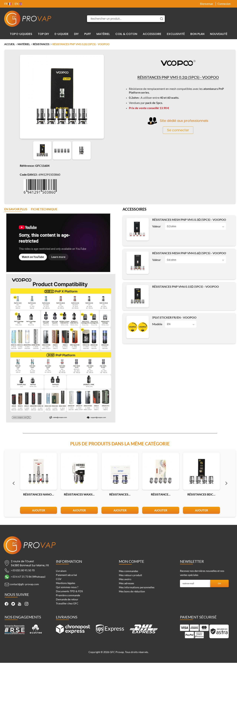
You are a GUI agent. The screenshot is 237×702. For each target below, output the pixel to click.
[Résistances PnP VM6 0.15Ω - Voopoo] (137, 296)
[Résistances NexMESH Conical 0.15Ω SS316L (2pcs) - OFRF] (119, 471)
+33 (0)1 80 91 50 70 (23, 570)
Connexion (224, 3)
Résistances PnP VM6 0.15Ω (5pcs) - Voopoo (185, 286)
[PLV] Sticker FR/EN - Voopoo (174, 317)
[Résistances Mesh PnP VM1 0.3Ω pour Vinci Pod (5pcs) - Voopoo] (137, 229)
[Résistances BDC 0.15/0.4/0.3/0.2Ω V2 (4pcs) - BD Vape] (201, 471)
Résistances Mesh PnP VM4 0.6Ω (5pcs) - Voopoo (189, 253)
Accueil (9, 44)
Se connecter (178, 130)
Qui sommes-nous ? (67, 587)
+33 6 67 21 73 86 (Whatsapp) (28, 576)
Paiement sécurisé (66, 574)
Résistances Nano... (38, 494)
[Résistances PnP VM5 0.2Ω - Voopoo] (42, 150)
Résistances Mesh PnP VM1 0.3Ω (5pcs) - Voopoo (189, 219)
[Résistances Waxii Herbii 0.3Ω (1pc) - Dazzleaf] (79, 471)
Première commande (68, 595)
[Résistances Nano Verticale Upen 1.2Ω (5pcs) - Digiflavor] (38, 471)
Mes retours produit (130, 575)
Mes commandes (128, 571)
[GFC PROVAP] (28, 18)
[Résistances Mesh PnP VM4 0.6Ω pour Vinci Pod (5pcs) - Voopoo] (137, 262)
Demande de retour (67, 599)
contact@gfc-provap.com (24, 584)
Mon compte (131, 561)
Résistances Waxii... (79, 494)
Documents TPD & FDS (69, 591)
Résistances (41, 44)
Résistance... (161, 494)
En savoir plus (15, 209)
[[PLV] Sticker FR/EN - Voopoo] (137, 327)
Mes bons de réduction (132, 591)
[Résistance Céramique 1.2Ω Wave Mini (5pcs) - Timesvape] (160, 471)
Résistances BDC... (201, 494)
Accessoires (134, 209)
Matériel (24, 44)
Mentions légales (65, 583)
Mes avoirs (125, 579)
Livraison (61, 570)
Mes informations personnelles (136, 587)
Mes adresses (126, 583)
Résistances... (120, 494)
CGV (58, 579)
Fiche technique (44, 209)
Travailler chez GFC (67, 603)
